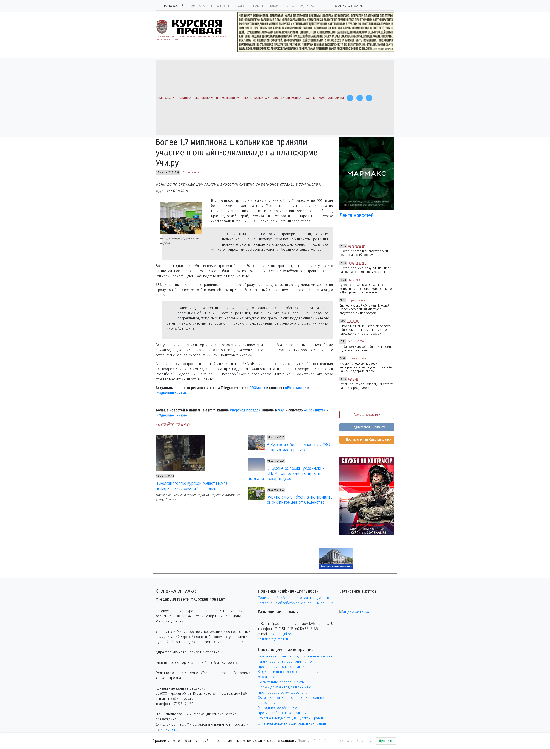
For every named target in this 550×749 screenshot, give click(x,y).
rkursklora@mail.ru (273, 639)
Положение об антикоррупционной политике (295, 656)
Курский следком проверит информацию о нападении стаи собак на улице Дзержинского (366, 367)
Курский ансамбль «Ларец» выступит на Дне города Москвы (366, 386)
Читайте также (172, 424)
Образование (191, 172)
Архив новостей (367, 415)
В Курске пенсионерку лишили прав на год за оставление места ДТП (365, 270)
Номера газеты (200, 6)
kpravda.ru (169, 730)
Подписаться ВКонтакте (368, 427)
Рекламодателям (280, 6)
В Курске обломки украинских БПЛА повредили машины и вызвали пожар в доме (286, 473)
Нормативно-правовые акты (281, 682)
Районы (310, 98)
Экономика (202, 98)
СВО (275, 98)
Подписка (305, 6)
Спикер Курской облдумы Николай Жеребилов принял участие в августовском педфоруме (364, 309)
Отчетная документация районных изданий (293, 723)
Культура (260, 98)
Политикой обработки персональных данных (335, 741)
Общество (164, 98)
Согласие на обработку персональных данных (295, 603)
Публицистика (291, 98)
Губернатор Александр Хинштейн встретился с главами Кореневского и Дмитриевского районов (365, 288)
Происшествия (226, 98)
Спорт (247, 98)
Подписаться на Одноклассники (368, 439)
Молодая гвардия (331, 98)
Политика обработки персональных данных (294, 598)
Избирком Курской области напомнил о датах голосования (366, 348)
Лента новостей (170, 6)
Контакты (255, 6)
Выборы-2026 (355, 341)
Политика (184, 98)
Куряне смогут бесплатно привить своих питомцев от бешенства (300, 499)
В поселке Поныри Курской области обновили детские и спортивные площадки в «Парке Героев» (365, 330)
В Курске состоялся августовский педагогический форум (363, 253)
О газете (223, 6)
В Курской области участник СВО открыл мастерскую (298, 447)
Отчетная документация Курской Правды (291, 718)
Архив (239, 6)
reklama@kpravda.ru (286, 634)
